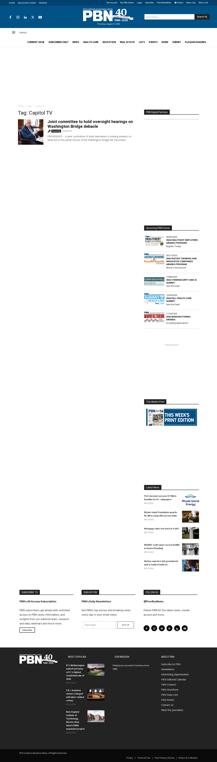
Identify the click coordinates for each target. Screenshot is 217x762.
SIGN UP (125, 625)
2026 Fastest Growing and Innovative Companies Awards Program (181, 261)
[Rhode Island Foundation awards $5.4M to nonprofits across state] (190, 517)
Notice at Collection (188, 757)
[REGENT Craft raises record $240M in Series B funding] (190, 549)
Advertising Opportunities (175, 674)
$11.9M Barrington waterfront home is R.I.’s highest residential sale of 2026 (75, 672)
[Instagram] (18, 17)
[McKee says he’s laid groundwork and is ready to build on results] (190, 565)
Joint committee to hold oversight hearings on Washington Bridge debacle (90, 124)
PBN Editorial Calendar (173, 679)
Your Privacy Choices (164, 757)
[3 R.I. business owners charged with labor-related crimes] (95, 695)
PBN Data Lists (169, 694)
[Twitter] (33, 17)
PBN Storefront (169, 689)
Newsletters (167, 669)
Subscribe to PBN (171, 664)
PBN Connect (168, 684)
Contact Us (167, 705)
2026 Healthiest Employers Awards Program (182, 241)
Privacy (129, 757)
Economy (56, 131)
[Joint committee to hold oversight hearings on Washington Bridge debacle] (30, 132)
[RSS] (169, 628)
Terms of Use (143, 757)
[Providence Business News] (108, 15)
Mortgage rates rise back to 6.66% (161, 528)
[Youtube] (40, 17)
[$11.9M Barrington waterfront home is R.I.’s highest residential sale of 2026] (95, 670)
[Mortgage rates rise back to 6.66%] (190, 533)
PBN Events (167, 699)
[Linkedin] (25, 17)
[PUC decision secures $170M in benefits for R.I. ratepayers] (190, 500)
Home (21, 106)
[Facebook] (10, 17)
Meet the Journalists (172, 710)
